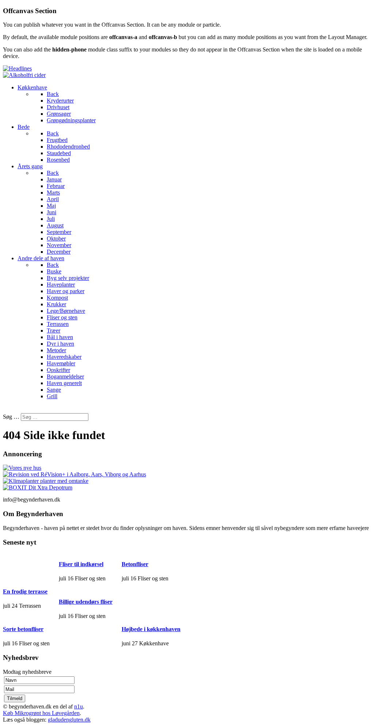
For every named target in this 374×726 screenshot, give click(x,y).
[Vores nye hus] (22, 468)
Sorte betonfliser (23, 629)
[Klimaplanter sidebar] (45, 481)
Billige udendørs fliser (85, 602)
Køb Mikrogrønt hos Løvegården (41, 713)
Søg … (11, 417)
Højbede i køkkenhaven (151, 629)
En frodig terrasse (25, 591)
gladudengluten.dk (69, 720)
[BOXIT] (37, 487)
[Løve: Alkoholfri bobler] (24, 75)
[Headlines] (17, 68)
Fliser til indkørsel (81, 564)
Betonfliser (135, 564)
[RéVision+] (74, 474)
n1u (78, 706)
